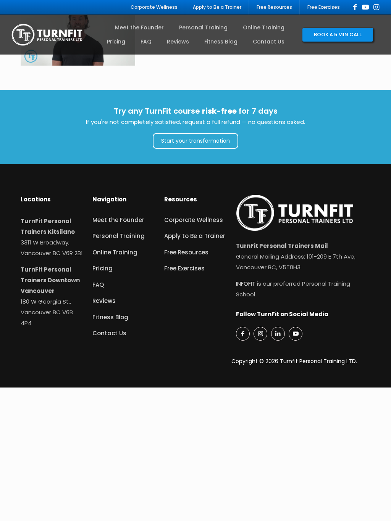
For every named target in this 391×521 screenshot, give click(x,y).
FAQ (98, 285)
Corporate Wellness (193, 220)
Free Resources (186, 252)
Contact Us (109, 333)
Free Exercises (184, 268)
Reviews (104, 301)
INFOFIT (245, 284)
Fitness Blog (110, 317)
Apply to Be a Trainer (194, 236)
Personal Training (118, 236)
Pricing (102, 268)
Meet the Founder (118, 220)
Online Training (114, 252)
